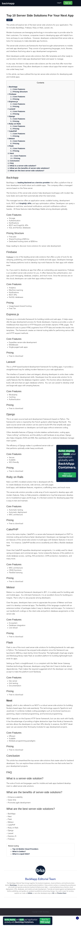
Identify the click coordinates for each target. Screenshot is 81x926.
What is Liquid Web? (21, 854)
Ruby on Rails (14, 124)
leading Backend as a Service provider (34, 183)
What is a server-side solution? (22, 166)
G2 (53, 893)
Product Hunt (61, 893)
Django (11, 116)
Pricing (14, 99)
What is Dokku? (19, 851)
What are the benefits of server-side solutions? (29, 168)
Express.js (13, 102)
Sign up (68, 3)
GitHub (30, 893)
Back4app (13, 87)
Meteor (11, 139)
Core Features (17, 89)
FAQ (11, 163)
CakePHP (12, 131)
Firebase (12, 94)
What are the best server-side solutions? (26, 171)
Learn (9, 20)
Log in (59, 3)
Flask (11, 146)
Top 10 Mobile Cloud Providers (25, 849)
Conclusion (15, 161)
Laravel (11, 109)
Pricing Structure (19, 92)
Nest (11, 153)
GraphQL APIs (25, 203)
